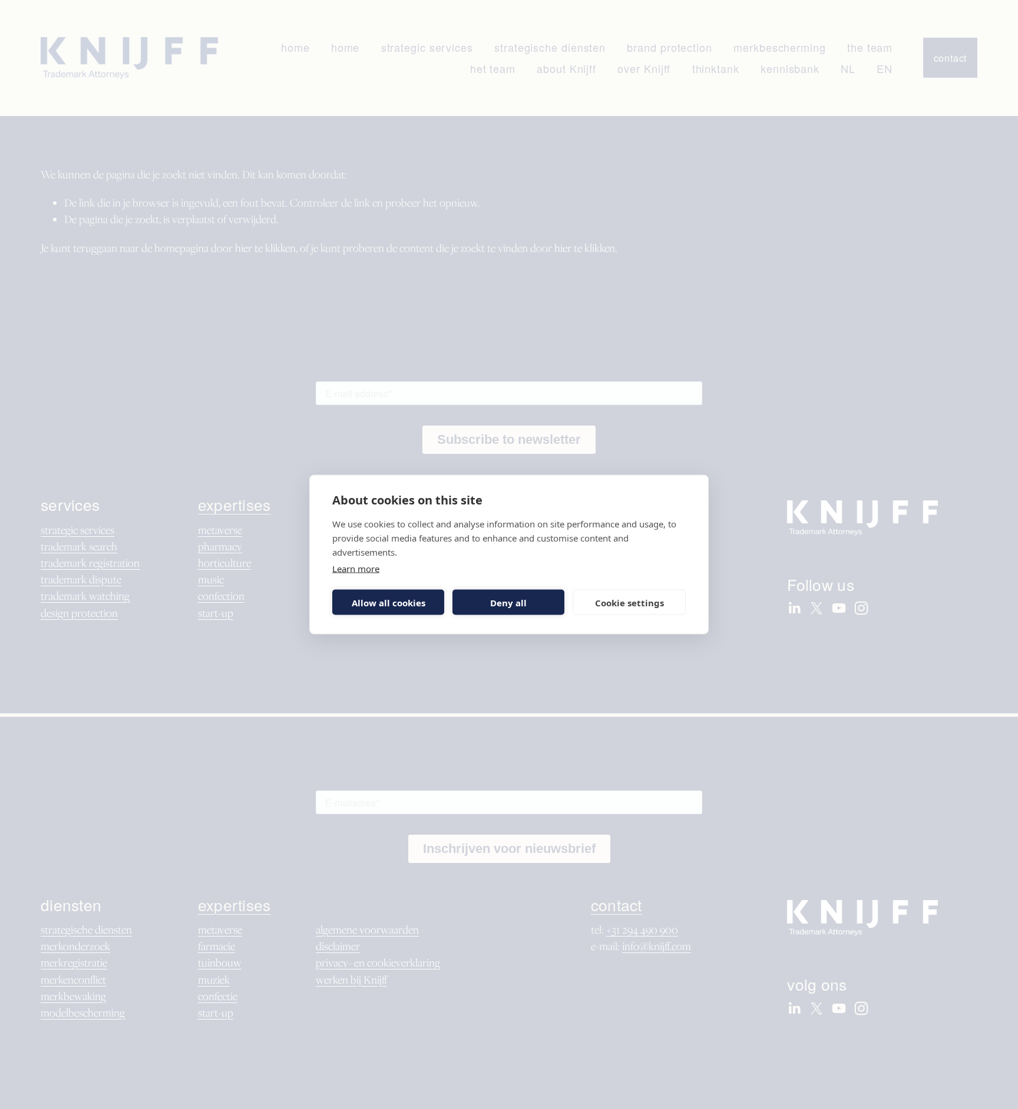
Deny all (508, 602)
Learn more (355, 569)
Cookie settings (629, 602)
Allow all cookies (388, 602)
